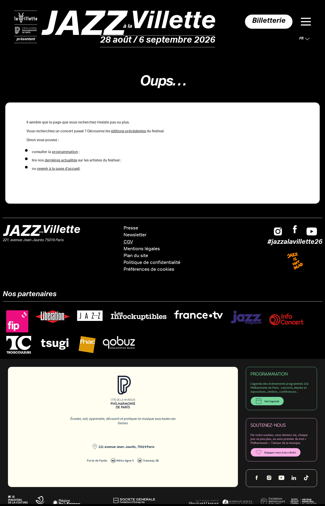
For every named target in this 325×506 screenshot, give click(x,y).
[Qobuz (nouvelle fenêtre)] (119, 342)
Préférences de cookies (149, 270)
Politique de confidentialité (152, 263)
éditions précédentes (128, 131)
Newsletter (135, 235)
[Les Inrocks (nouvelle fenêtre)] (138, 316)
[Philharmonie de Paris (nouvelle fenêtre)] (25, 30)
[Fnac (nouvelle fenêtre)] (87, 344)
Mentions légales (142, 249)
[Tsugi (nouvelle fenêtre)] (54, 343)
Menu (306, 21)
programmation (65, 152)
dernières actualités (61, 160)
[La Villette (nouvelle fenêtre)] (25, 18)
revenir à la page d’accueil (58, 169)
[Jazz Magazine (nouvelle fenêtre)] (246, 317)
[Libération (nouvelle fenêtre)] (52, 316)
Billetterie (268, 22)
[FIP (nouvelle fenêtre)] (17, 321)
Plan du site (136, 256)
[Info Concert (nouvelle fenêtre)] (286, 319)
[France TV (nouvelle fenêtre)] (198, 314)
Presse (131, 228)
